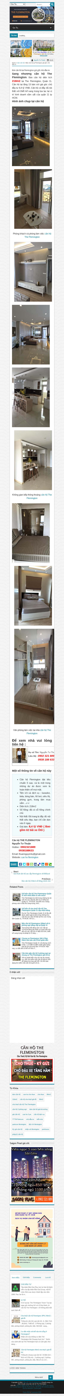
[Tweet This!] (24, 864)
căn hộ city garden (35, 1385)
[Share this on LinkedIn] (42, 864)
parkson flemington (19, 1124)
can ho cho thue (29, 1094)
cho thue (41, 1094)
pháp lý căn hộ (17, 1134)
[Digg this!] (35, 864)
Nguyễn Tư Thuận (39, 60)
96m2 (41, 1099)
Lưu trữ (48, 1277)
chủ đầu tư (30, 1119)
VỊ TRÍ (23, 1300)
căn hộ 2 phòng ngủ (19, 1109)
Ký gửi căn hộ (17, 1129)
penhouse (45, 1129)
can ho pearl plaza (15, 1387)
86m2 (49, 1094)
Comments (37, 1277)
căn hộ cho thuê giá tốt (28, 1099)
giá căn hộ (16, 1114)
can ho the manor (47, 1385)
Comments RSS (36, 1392)
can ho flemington (29, 857)
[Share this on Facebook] (20, 864)
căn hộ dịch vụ (39, 1114)
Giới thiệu (26, 1277)
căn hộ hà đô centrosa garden (44, 1387)
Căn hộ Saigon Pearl (22, 1385)
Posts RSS (26, 1392)
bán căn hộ (16, 1094)
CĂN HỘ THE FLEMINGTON (32, 1049)
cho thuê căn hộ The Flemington (24, 1104)
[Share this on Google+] (27, 864)
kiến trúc (40, 1119)
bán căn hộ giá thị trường (38, 1109)
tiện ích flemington (35, 1124)
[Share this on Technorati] (50, 864)
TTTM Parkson (17, 1119)
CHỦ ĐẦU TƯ (26, 1284)
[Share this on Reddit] (46, 864)
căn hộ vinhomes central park (32, 1388)
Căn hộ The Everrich (28, 1387)
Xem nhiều (15, 1277)
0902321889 (43, 56)
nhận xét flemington (32, 1129)
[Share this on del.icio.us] (39, 864)
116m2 (14, 1099)
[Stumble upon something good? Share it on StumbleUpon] (31, 864)
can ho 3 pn (27, 1114)
